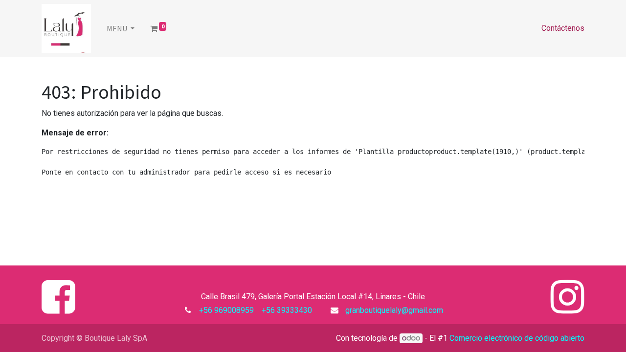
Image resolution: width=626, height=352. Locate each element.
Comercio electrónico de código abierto (516, 338)
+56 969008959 (228, 310)
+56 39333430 (286, 310)
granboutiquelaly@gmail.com (394, 310)
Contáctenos (562, 28)
